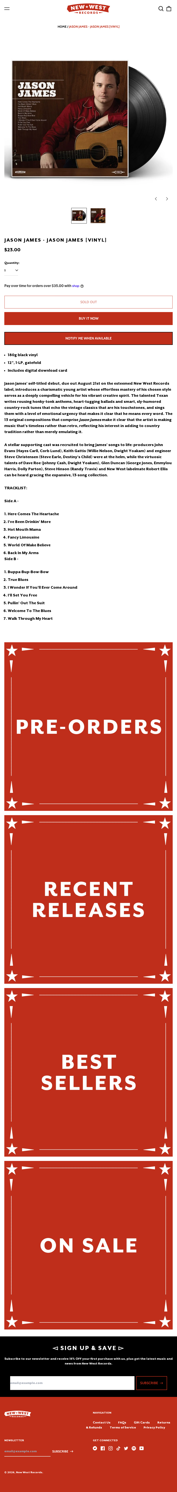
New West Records (29, 1472)
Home (62, 27)
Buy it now (88, 318)
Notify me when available (88, 338)
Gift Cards (142, 1422)
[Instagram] (110, 1448)
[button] (161, 9)
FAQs (122, 1422)
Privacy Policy (154, 1427)
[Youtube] (141, 1448)
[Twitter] (126, 1448)
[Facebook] (103, 1448)
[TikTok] (118, 1448)
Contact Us (102, 1422)
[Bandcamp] (95, 1448)
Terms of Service (123, 1427)
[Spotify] (134, 1448)
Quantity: (11, 263)
